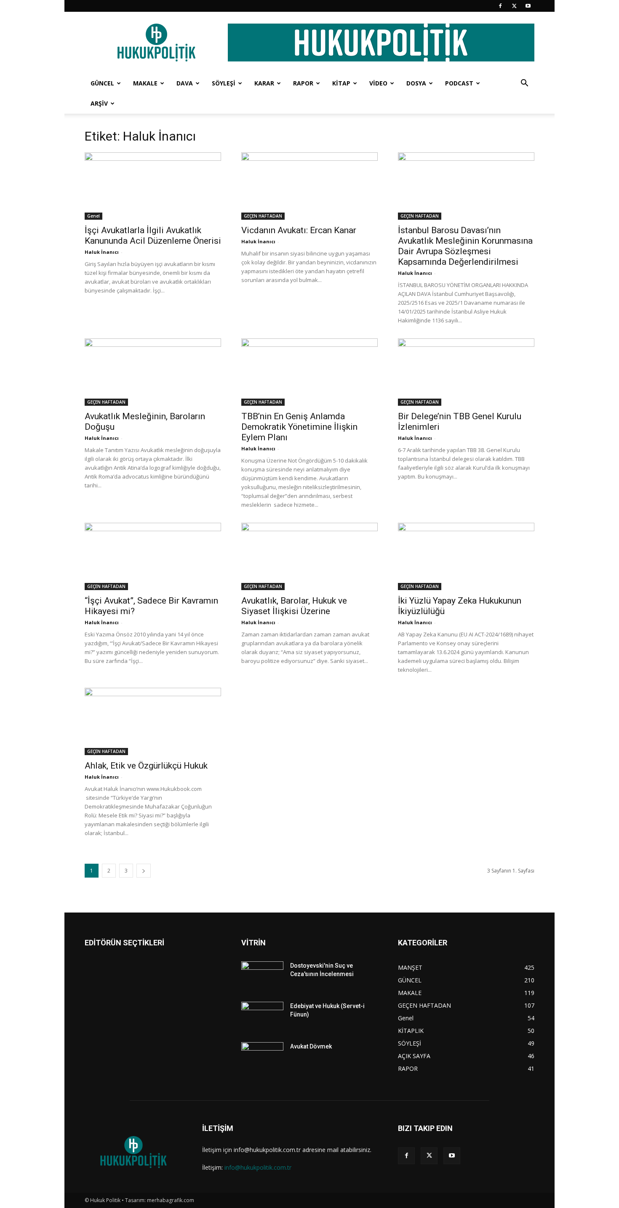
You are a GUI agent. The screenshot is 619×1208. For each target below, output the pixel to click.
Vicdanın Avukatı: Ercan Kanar (298, 230)
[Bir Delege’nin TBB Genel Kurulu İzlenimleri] (466, 372)
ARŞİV (99, 103)
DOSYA (416, 83)
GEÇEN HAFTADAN (263, 216)
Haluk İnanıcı (102, 252)
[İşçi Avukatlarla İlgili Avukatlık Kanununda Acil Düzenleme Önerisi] (153, 186)
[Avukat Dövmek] (262, 1057)
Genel (93, 216)
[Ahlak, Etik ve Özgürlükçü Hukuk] (153, 721)
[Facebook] (500, 6)
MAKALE (145, 83)
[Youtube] (528, 6)
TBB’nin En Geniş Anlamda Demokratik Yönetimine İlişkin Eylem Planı (299, 426)
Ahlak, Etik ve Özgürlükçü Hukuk (146, 766)
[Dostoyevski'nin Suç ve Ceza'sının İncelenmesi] (262, 976)
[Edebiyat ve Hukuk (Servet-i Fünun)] (262, 1016)
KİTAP (341, 83)
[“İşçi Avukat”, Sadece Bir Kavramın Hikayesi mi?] (153, 556)
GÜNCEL (102, 83)
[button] (524, 84)
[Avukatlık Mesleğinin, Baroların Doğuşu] (153, 372)
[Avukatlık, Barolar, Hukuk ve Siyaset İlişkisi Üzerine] (309, 556)
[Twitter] (514, 6)
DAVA (184, 83)
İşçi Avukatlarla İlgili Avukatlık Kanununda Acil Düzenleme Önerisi (153, 235)
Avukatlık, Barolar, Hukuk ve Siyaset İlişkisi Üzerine (294, 606)
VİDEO (378, 83)
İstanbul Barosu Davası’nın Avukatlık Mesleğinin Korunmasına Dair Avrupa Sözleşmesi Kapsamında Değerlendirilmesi (465, 246)
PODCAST (459, 83)
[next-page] (143, 871)
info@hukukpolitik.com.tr (257, 1167)
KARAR (264, 83)
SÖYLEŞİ (223, 83)
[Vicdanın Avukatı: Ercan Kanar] (309, 186)
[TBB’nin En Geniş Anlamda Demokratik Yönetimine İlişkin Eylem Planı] (309, 372)
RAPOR (303, 83)
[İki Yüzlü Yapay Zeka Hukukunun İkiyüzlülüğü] (466, 556)
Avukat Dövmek (311, 1046)
